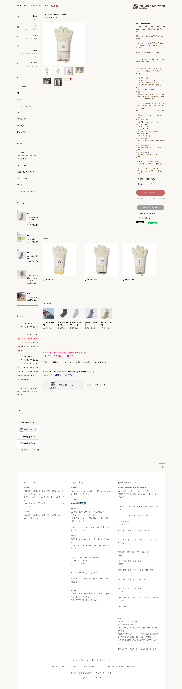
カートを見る (52, 6)
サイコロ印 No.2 (143, 124)
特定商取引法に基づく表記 (114, 666)
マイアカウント (38, 6)
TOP (44, 14)
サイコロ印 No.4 (143, 133)
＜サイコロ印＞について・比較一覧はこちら (151, 110)
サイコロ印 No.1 (143, 120)
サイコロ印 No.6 (143, 138)
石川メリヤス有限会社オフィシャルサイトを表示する (91, 673)
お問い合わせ (105, 660)
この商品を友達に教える (147, 214)
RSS (127, 666)
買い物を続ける (144, 218)
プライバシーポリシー (55, 666)
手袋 (50, 14)
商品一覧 (95, 660)
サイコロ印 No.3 (143, 129)
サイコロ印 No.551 (143, 152)
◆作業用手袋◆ (60, 14)
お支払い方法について (73, 666)
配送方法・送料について (93, 666)
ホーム (74, 660)
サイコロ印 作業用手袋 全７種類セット (150, 161)
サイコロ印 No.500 (143, 145)
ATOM (132, 666)
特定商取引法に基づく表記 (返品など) (150, 198)
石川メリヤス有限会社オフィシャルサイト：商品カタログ (64, 362)
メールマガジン (24, 6)
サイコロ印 (53, 17)
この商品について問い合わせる (150, 207)
